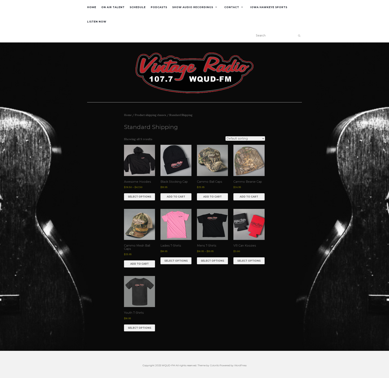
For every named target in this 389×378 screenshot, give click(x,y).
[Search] (299, 36)
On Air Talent (113, 7)
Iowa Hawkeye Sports (268, 7)
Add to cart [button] (176, 196)
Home (91, 7)
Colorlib (214, 365)
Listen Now (96, 21)
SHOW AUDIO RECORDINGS (192, 7)
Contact (231, 7)
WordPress (240, 365)
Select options (139, 196)
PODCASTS (159, 7)
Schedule (138, 7)
